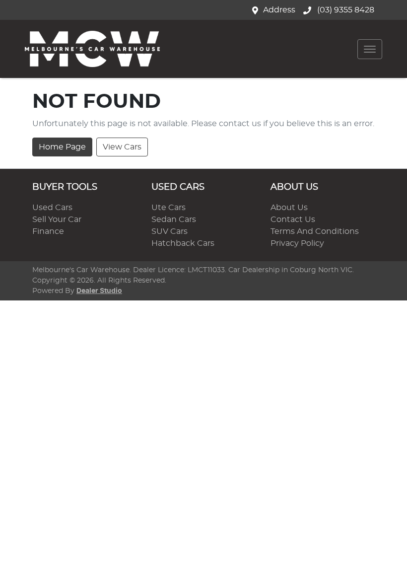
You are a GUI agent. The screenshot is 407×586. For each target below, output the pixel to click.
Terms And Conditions (315, 231)
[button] (369, 49)
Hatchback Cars (182, 243)
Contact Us (293, 219)
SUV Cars (169, 231)
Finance (48, 231)
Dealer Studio (99, 291)
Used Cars (52, 208)
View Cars (122, 147)
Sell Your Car (56, 219)
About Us (289, 208)
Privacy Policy (297, 243)
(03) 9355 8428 (344, 10)
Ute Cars (168, 208)
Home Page (62, 147)
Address (279, 10)
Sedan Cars (173, 219)
